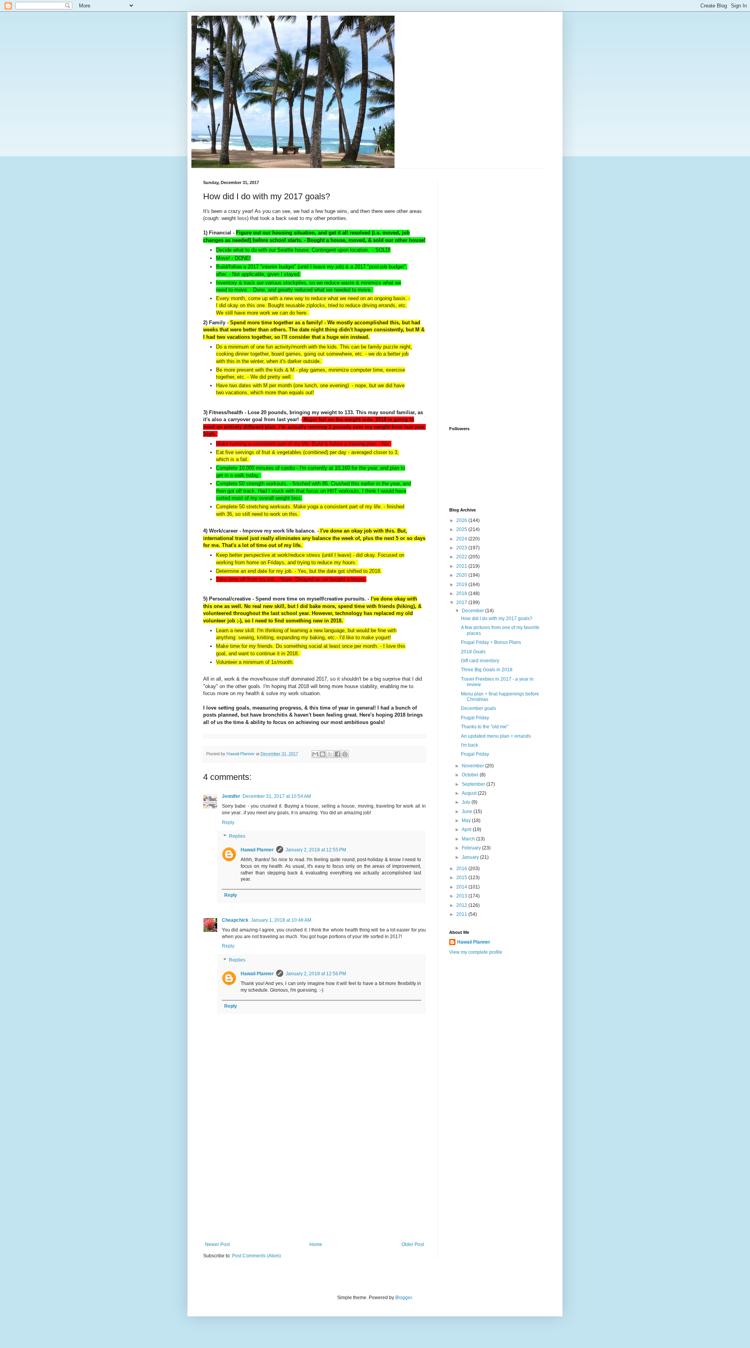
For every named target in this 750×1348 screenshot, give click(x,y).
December (473, 610)
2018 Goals (473, 651)
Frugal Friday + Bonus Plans (491, 642)
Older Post (413, 1244)
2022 (462, 557)
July (466, 802)
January (471, 857)
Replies (237, 836)
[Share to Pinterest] (345, 754)
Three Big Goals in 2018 (486, 669)
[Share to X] (330, 754)
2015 (462, 877)
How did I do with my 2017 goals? (496, 618)
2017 (462, 602)
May (467, 820)
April (467, 829)
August (470, 793)
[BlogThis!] (323, 754)
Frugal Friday (475, 717)
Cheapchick (235, 920)
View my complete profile (475, 952)
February (472, 848)
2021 (462, 566)
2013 (462, 896)
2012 (462, 905)
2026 (462, 520)
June (467, 811)
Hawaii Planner (257, 850)
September (474, 784)
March (469, 839)
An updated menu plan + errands (496, 736)
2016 (462, 868)
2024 (462, 539)
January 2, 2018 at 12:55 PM (316, 850)
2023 (462, 548)
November (473, 766)
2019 (462, 584)
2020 (462, 575)
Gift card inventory (480, 660)
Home (315, 1244)
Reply (228, 822)
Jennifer (231, 796)
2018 (462, 593)
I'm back (469, 745)
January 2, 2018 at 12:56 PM (316, 973)
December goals (478, 708)
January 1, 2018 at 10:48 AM (281, 920)
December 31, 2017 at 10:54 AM (277, 796)
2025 (462, 529)
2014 (462, 887)
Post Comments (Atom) (256, 1256)
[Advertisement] (314, 1183)
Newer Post (217, 1244)
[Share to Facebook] (337, 754)
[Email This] (315, 754)
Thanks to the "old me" (484, 726)
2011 (462, 914)
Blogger (403, 1297)
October (471, 775)
